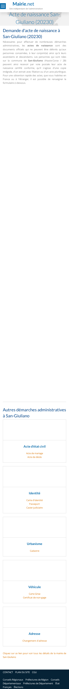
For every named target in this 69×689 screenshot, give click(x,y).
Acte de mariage (34, 453)
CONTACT (8, 672)
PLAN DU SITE (22, 672)
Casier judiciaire (34, 507)
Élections (18, 687)
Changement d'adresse (34, 640)
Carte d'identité (34, 500)
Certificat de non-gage (34, 597)
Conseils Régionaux (13, 679)
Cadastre (34, 550)
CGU (34, 672)
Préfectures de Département (38, 683)
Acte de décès (34, 457)
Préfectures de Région (36, 679)
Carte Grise (34, 593)
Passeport (34, 503)
